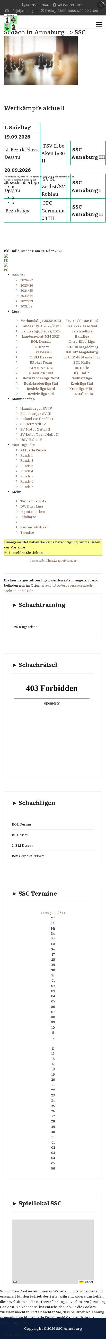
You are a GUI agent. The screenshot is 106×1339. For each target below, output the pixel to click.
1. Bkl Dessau (41, 351)
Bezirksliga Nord (41, 388)
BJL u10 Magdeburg (81, 346)
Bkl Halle (82, 372)
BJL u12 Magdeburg (82, 351)
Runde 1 (26, 455)
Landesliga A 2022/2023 (40, 325)
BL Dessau (40, 346)
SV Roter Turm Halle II (39, 434)
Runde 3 (26, 465)
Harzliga (82, 336)
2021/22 (26, 306)
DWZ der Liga (31, 506)
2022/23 (18, 274)
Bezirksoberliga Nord (41, 377)
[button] (45, 187)
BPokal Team (41, 362)
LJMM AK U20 (41, 372)
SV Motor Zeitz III (35, 429)
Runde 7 (26, 486)
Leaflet (88, 1282)
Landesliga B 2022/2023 (40, 331)
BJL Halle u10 (81, 393)
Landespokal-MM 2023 (41, 336)
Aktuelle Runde (33, 450)
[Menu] (99, 24)
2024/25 (26, 290)
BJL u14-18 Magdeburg (81, 357)
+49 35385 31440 (38, 4)
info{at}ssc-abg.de (24, 10)
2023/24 (26, 295)
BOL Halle (81, 362)
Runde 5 (26, 476)
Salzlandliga (82, 331)
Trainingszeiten (25, 626)
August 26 (53, 912)
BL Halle (82, 367)
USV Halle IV (31, 439)
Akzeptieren (16, 1334)
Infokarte (28, 516)
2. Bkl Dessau (41, 357)
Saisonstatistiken (34, 527)
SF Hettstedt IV (33, 423)
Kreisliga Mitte (81, 388)
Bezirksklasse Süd (81, 325)
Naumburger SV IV (36, 408)
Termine (27, 532)
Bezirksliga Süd (41, 393)
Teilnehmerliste (33, 501)
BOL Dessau (41, 341)
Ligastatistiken (32, 511)
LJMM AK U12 (40, 367)
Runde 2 (26, 460)
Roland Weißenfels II (37, 418)
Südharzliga (82, 377)
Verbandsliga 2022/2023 (41, 320)
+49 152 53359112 (69, 4)
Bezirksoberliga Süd (41, 383)
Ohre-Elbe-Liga (82, 341)
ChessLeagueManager (61, 560)
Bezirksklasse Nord (81, 320)
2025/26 (26, 285)
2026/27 (26, 279)
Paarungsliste (23, 444)
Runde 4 (26, 470)
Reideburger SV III (35, 413)
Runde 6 (26, 481)
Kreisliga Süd (81, 383)
